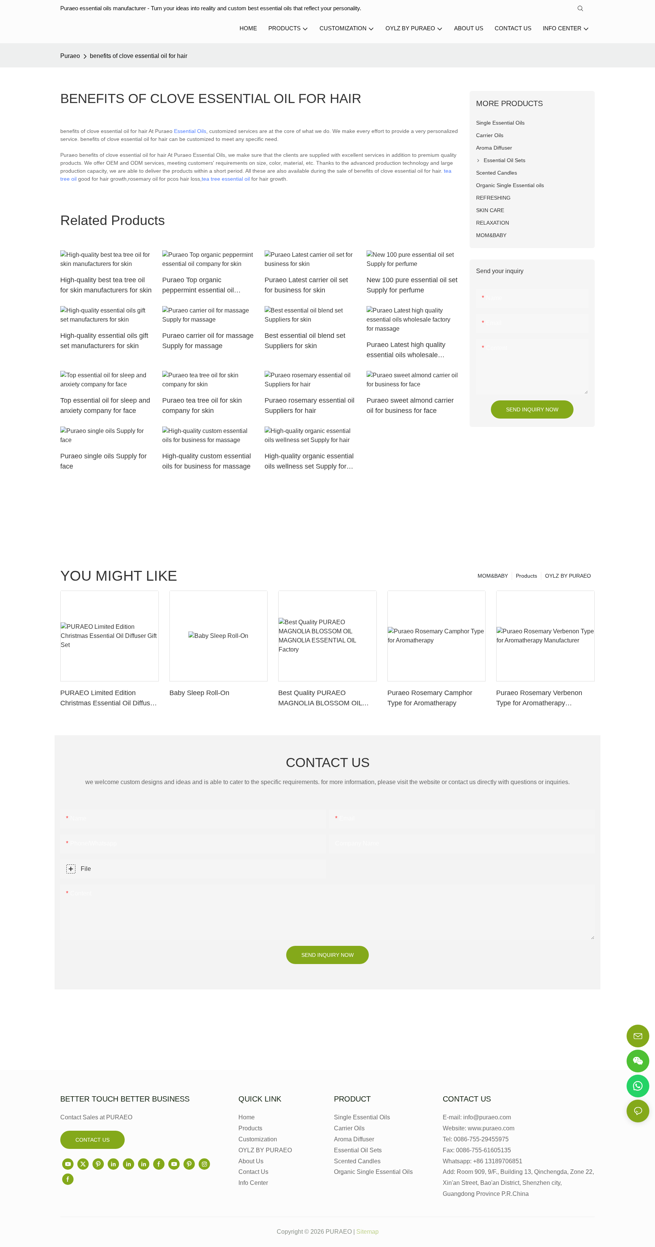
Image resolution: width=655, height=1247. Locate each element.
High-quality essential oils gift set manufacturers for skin (104, 341)
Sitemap (367, 1231)
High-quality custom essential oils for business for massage (206, 461)
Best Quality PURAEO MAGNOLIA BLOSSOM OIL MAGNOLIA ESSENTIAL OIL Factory (321, 698)
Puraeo (70, 56)
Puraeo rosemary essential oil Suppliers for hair (309, 405)
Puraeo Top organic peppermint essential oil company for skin (198, 285)
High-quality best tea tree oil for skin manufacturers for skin (106, 285)
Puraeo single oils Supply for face (103, 461)
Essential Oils (190, 131)
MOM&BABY (493, 576)
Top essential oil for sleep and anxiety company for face (105, 405)
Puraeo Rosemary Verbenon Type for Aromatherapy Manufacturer (539, 698)
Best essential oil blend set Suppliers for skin (305, 341)
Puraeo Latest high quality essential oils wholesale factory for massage (406, 350)
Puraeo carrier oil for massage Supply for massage (208, 341)
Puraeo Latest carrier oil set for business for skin (306, 285)
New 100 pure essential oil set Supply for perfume (412, 285)
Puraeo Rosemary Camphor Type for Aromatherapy (429, 698)
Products (526, 576)
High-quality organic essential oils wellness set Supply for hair (309, 462)
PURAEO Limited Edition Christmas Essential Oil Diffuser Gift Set (108, 698)
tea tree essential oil (226, 179)
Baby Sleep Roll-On (199, 693)
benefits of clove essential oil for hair (138, 56)
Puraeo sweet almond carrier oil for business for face (410, 405)
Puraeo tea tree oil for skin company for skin (202, 405)
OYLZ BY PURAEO (568, 576)
